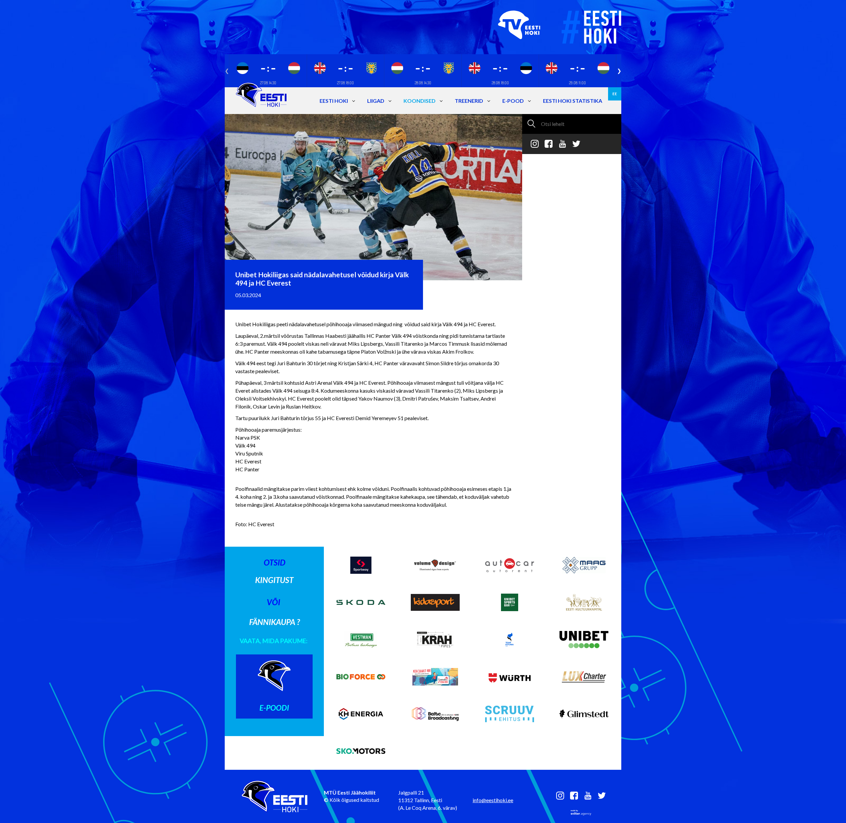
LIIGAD (375, 101)
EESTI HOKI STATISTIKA (572, 101)
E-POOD (513, 101)
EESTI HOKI (334, 101)
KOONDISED (420, 101)
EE (614, 93)
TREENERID (469, 101)
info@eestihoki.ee (493, 800)
